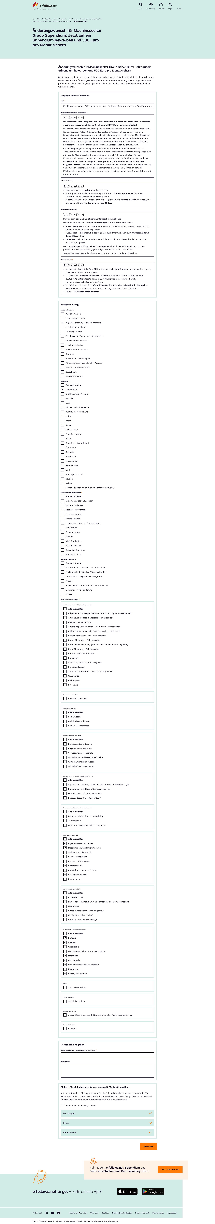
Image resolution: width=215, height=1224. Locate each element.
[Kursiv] (68, 117)
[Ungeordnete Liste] (71, 117)
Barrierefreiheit (142, 1213)
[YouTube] (52, 1212)
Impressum (172, 1213)
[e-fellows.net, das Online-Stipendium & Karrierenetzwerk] (44, 6)
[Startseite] (33, 19)
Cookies (105, 1213)
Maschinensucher (95, 158)
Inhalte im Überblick (78, 1213)
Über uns (94, 1213)
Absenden (148, 1146)
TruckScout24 (131, 158)
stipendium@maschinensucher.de (104, 219)
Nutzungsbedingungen (122, 1213)
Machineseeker (112, 158)
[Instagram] (46, 1212)
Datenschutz (158, 1213)
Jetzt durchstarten (170, 1169)
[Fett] (64, 117)
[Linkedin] (58, 1212)
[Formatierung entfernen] (82, 117)
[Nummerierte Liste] (75, 117)
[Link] (78, 117)
